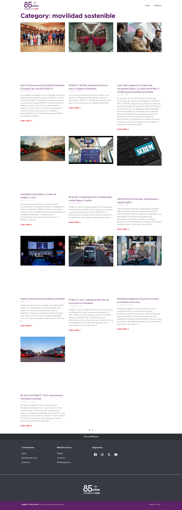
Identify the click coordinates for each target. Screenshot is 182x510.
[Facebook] (95, 454)
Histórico (158, 5)
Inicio (147, 5)
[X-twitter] (109, 454)
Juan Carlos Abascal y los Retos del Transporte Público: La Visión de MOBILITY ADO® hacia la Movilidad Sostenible (138, 89)
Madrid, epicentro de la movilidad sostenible (42, 299)
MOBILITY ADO (154, 504)
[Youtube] (116, 454)
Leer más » (26, 121)
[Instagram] (102, 454)
